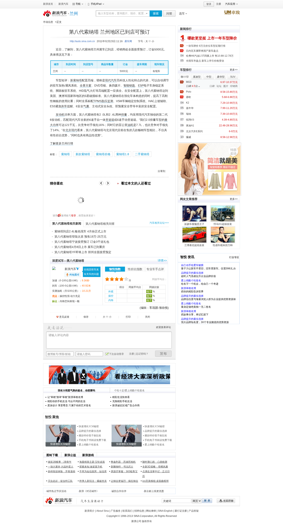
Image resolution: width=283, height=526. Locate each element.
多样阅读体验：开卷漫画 (61, 471)
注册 (218, 3)
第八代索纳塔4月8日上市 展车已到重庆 (79, 247)
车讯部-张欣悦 (158, 307)
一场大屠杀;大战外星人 (60, 466)
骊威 (188, 137)
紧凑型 (197, 76)
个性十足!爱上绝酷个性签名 (129, 390)
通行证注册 (180, 510)
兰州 (74, 13)
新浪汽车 (63, 3)
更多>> (234, 69)
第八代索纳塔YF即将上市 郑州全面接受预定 (82, 252)
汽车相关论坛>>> (159, 222)
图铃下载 (52, 455)
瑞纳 (188, 113)
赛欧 (188, 97)
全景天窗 (85, 85)
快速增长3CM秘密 (89, 426)
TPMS (97, 101)
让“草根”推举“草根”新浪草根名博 (65, 397)
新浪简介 (89, 510)
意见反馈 (64, 316)
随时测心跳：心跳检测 (154, 461)
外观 (110, 291)
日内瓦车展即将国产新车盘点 (202, 50)
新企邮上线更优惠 (154, 491)
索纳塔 (65, 154)
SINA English (165, 510)
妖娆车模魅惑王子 (194, 224)
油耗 (130, 125)
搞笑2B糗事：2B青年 (59, 461)
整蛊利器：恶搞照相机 (123, 461)
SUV (232, 76)
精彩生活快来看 (121, 397)
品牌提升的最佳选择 (90, 431)
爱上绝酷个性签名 (89, 444)
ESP (141, 85)
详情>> (162, 260)
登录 (208, 4)
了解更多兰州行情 (61, 143)
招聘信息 (139, 510)
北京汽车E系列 (194, 131)
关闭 (147, 316)
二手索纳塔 (142, 154)
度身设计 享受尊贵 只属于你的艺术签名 (69, 405)
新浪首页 (48, 3)
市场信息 (48, 22)
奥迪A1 (190, 125)
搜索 (156, 13)
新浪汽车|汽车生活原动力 (92, 501)
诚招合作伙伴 (118, 491)
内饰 (110, 300)
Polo (188, 91)
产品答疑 (194, 510)
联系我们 (127, 510)
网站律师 (151, 510)
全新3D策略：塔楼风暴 (155, 466)
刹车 (64, 106)
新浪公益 (70, 455)
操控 (110, 295)
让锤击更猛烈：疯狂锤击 (124, 481)
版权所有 (147, 521)
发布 (163, 353)
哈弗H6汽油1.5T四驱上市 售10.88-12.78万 (209, 55)
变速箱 (109, 119)
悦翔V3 (190, 119)
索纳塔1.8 (122, 154)
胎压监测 (107, 101)
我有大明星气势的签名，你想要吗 (76, 390)
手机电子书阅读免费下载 (92, 440)
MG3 (188, 82)
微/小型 (185, 76)
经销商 (234, 86)
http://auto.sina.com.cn (82, 41)
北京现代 (71, 130)
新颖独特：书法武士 (122, 466)
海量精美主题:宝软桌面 (92, 461)
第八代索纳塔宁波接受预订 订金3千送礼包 (81, 241)
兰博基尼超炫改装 (194, 245)
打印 (128, 316)
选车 (182, 13)
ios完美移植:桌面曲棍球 (155, 481)
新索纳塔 (76, 80)
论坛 (218, 86)
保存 (85, 316)
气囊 (86, 106)
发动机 (60, 114)
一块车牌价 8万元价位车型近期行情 (205, 45)
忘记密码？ (142, 353)
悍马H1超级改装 (223, 224)
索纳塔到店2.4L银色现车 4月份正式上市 (80, 231)
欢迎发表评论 (163, 327)
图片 (225, 86)
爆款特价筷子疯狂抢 (90, 435)
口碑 (212, 86)
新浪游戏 (88, 455)
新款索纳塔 (83, 154)
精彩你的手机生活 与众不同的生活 (66, 401)
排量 (124, 114)
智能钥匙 (129, 85)
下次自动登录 (116, 354)
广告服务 (116, 510)
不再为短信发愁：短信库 (93, 471)
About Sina (102, 510)
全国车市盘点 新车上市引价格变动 (205, 60)
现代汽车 (111, 80)
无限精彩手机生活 (122, 401)
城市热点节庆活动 (56, 491)
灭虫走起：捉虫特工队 (60, 481)
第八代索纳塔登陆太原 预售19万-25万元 (80, 236)
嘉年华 (190, 108)
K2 (187, 102)
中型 (208, 76)
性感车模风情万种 (223, 245)
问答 (169, 13)
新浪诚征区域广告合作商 (126, 405)
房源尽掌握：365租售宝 (124, 471)
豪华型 (221, 76)
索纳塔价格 (103, 154)
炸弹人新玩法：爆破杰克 (93, 481)
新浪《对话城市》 (89, 491)
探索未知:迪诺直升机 (90, 466)
